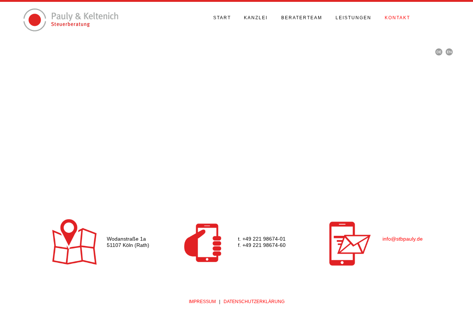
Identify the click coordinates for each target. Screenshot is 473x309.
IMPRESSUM (202, 301)
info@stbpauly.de (402, 239)
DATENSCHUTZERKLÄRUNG (254, 301)
